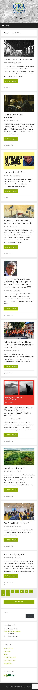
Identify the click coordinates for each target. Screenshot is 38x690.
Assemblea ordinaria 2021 (15, 468)
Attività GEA (9, 88)
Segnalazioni (8, 663)
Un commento (10, 585)
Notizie (6, 654)
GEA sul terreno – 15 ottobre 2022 (18, 59)
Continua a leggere (11, 81)
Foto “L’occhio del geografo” (16, 523)
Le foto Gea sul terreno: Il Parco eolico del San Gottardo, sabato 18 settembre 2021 (18, 345)
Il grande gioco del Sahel (15, 172)
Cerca (5, 612)
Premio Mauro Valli (10, 657)
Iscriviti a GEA (19, 602)
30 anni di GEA (8, 648)
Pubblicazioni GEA (9, 660)
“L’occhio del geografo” (14, 554)
